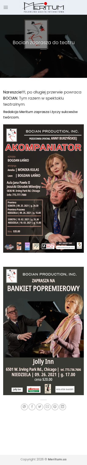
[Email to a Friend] (47, 407)
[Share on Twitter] (39, 407)
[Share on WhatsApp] (24, 407)
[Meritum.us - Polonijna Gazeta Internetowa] (43, 7)
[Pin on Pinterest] (55, 407)
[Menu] (5, 7)
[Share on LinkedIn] (62, 407)
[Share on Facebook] (32, 407)
